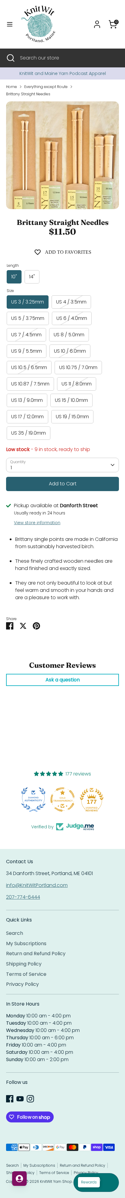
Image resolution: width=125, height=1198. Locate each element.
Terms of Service (26, 974)
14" (32, 276)
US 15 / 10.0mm (71, 400)
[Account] (97, 21)
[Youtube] (20, 1098)
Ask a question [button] (63, 679)
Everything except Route (46, 86)
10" (14, 276)
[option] (62, 73)
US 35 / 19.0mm (28, 432)
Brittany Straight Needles (28, 94)
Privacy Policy (22, 984)
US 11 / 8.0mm (77, 383)
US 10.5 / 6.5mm (29, 367)
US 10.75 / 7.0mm (78, 367)
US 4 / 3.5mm (71, 301)
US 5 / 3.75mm (27, 318)
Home (11, 86)
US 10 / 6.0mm (70, 351)
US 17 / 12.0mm (27, 416)
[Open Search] (10, 58)
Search (14, 933)
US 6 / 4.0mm (71, 318)
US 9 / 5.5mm (26, 351)
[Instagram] (30, 1098)
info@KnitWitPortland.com (37, 885)
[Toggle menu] (10, 24)
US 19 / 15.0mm (72, 416)
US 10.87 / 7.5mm (30, 383)
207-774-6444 (23, 897)
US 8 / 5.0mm (69, 334)
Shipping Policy (24, 963)
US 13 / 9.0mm (27, 400)
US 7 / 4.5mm (26, 334)
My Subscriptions (26, 943)
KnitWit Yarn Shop (56, 1181)
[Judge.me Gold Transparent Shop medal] (33, 799)
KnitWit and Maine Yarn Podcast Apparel (62, 73)
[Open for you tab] (19, 1178)
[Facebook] (9, 1098)
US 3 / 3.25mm (27, 301)
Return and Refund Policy (36, 953)
